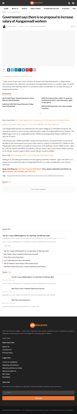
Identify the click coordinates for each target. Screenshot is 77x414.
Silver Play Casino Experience (14, 257)
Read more (7, 246)
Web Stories (36, 9)
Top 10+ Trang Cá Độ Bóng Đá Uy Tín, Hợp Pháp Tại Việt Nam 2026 (26, 236)
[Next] (40, 113)
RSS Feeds (6, 374)
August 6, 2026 (7, 291)
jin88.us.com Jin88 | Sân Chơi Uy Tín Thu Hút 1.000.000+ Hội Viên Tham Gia (30, 124)
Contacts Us (7, 350)
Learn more (6, 338)
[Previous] (36, 113)
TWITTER (31, 171)
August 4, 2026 (58, 238)
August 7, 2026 (23, 26)
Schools (65, 9)
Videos (24, 9)
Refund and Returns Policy (12, 368)
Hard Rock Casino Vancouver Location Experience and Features (25, 266)
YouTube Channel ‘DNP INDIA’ (29, 169)
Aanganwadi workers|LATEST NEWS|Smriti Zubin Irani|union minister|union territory (36, 176)
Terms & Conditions (9, 362)
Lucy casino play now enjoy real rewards (17, 260)
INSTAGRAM (19, 171)
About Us (5, 347)
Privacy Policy (7, 353)
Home (6, 9)
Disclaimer (6, 377)
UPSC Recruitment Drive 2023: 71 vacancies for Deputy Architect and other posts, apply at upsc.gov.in (57, 100)
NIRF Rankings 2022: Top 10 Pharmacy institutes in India (32, 155)
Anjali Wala (12, 26)
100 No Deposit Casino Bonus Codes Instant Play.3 (21, 263)
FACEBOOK (9, 171)
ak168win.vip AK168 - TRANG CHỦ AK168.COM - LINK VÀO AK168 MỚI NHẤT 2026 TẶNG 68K (28, 238)
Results (15, 9)
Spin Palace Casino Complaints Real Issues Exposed (21, 254)
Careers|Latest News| (14, 12)
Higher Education (51, 9)
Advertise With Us (9, 371)
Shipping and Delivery (10, 365)
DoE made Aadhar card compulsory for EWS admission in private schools (42, 120)
